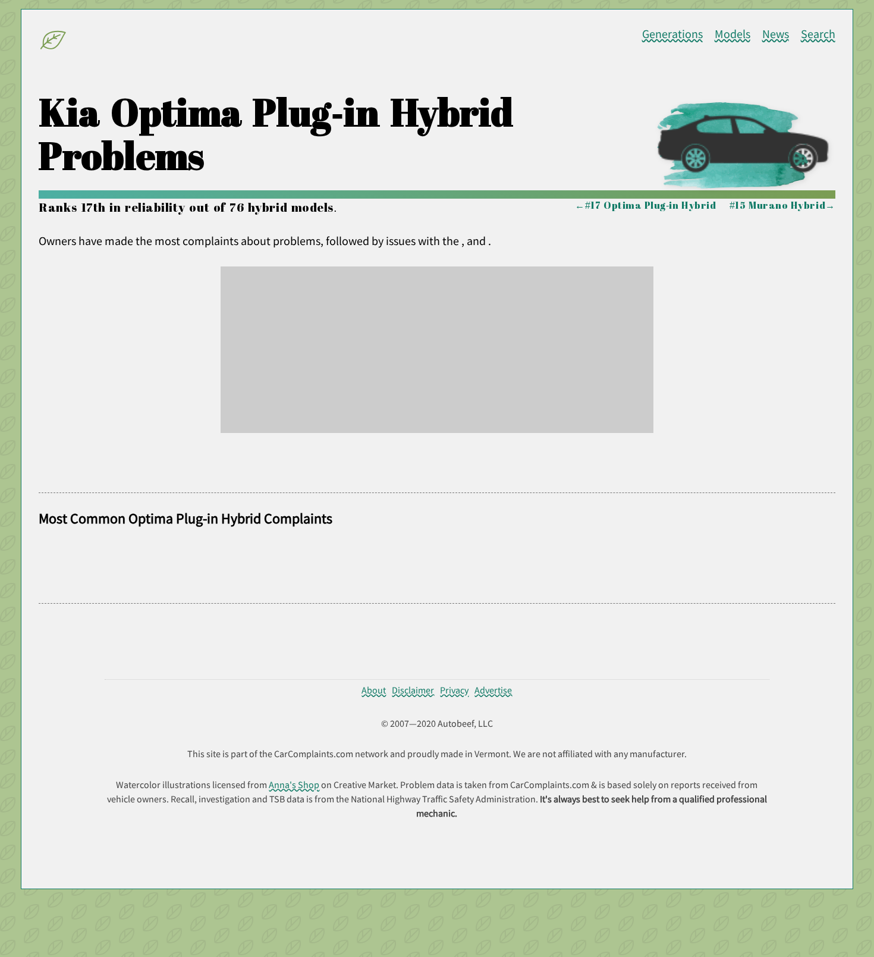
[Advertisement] (437, 349)
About (373, 690)
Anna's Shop (294, 784)
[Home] (53, 42)
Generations (672, 34)
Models (732, 34)
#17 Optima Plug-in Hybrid (650, 205)
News (775, 34)
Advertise (493, 690)
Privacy (454, 690)
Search (818, 34)
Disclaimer (413, 690)
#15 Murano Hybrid (777, 205)
